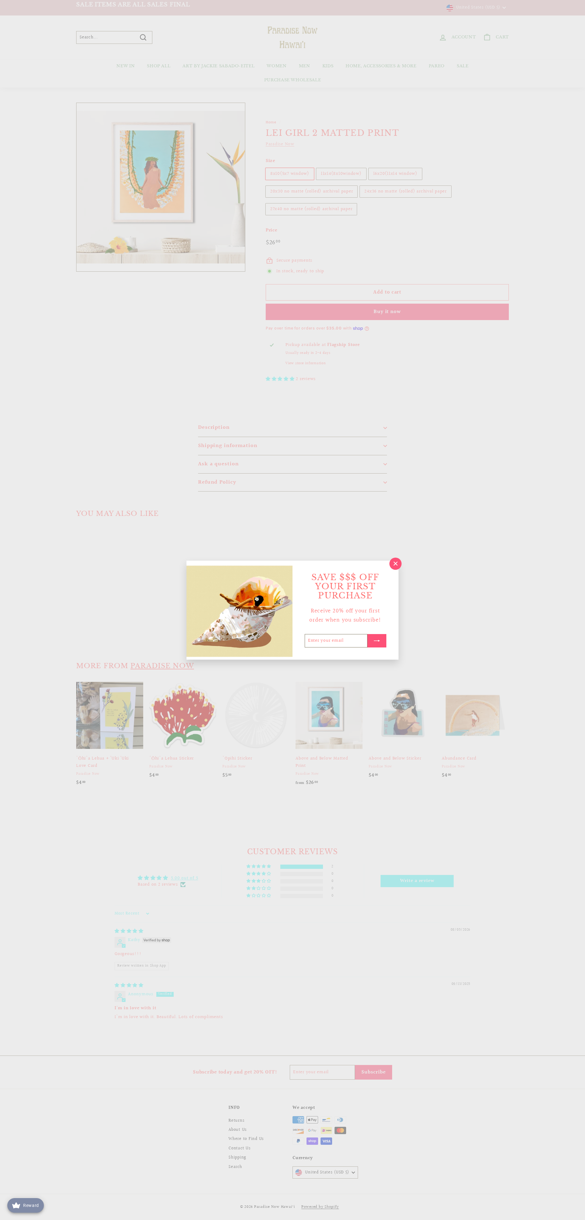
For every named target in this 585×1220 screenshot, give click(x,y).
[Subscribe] (376, 640)
